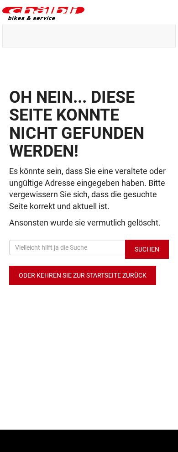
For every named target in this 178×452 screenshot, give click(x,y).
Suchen (147, 249)
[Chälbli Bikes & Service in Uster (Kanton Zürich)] (89, 13)
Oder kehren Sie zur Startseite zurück (83, 275)
